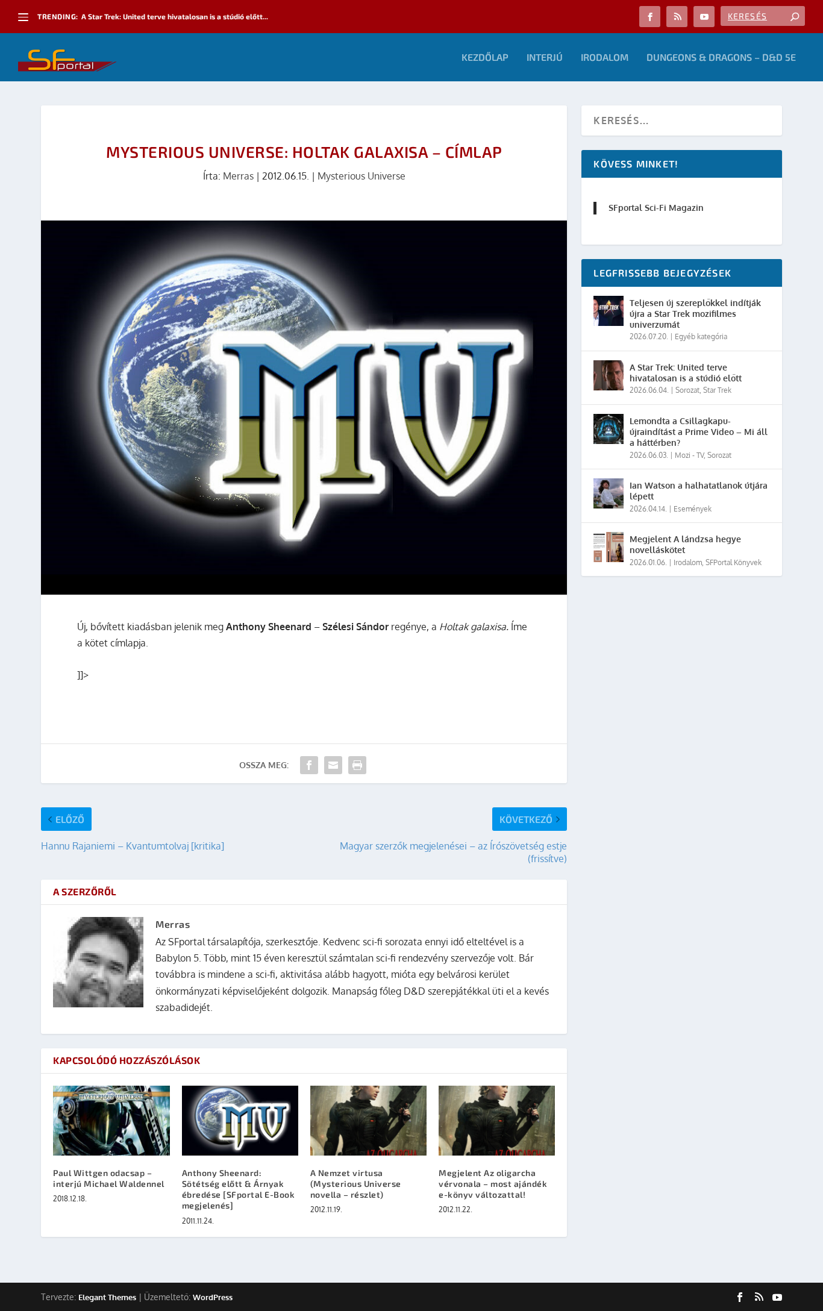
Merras (238, 176)
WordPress (213, 1297)
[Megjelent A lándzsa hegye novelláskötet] (608, 547)
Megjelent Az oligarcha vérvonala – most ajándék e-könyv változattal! (493, 1184)
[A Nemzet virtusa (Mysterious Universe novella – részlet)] (368, 1121)
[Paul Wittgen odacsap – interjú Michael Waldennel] (111, 1121)
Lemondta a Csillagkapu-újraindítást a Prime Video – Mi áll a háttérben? (699, 432)
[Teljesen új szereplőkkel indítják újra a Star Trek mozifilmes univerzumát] (608, 311)
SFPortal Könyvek (734, 562)
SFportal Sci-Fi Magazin (656, 207)
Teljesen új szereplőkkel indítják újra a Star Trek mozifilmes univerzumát (695, 314)
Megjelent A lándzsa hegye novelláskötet (685, 544)
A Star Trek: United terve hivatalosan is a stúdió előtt (686, 372)
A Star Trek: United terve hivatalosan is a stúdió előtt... (174, 16)
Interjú (545, 57)
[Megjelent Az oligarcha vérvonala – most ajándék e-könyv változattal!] (497, 1121)
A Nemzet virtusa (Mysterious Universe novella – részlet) (355, 1184)
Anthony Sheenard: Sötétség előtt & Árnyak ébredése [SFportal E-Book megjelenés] (238, 1189)
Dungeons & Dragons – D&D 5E (721, 57)
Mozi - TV (689, 455)
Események (693, 508)
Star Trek (717, 390)
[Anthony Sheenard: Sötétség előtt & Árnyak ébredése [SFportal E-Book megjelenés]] (240, 1121)
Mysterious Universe (361, 176)
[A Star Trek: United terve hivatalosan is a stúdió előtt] (608, 375)
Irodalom (604, 57)
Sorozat (687, 390)
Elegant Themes (107, 1297)
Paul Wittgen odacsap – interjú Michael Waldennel (108, 1178)
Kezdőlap (485, 57)
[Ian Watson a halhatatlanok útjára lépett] (608, 493)
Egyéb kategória (701, 336)
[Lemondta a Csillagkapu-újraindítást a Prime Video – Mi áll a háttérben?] (608, 429)
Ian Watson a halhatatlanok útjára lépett (699, 490)
